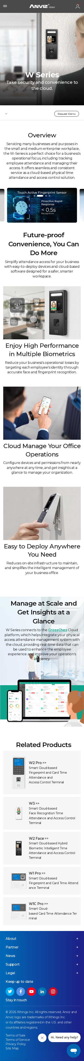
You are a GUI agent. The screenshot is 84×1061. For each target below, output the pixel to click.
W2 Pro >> (37, 763)
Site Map (12, 1048)
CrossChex (57, 630)
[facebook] (20, 991)
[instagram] (53, 991)
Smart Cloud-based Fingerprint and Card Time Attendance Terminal (53, 883)
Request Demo (67, 113)
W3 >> (34, 803)
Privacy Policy (16, 1044)
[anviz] (42, 6)
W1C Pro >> (38, 904)
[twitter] (10, 991)
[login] (78, 6)
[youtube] (31, 991)
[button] (34, 196)
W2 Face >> (38, 838)
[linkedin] (42, 991)
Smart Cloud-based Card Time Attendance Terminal (53, 913)
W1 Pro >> (37, 873)
